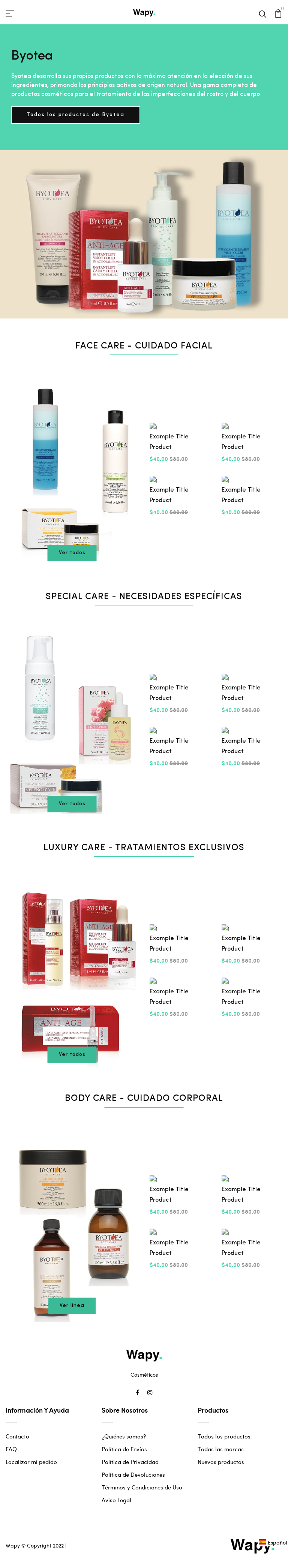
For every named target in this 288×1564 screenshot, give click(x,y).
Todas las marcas (221, 1449)
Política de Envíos (124, 1449)
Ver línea (72, 1305)
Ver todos (72, 553)
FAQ (11, 1449)
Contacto (17, 1436)
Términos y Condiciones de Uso (142, 1487)
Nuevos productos (221, 1461)
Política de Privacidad (130, 1461)
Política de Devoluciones (133, 1474)
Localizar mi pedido (31, 1461)
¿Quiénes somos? (124, 1436)
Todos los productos (224, 1436)
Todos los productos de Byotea (75, 115)
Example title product (169, 442)
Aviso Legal (116, 1500)
